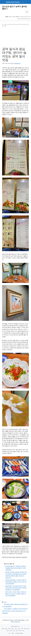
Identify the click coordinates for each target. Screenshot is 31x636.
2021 (19, 628)
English (10, 16)
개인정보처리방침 (19, 633)
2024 (9, 628)
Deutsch (26, 16)
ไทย (29, 16)
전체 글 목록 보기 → (15, 626)
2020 (22, 628)
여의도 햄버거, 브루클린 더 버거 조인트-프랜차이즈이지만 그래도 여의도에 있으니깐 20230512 (15, 611)
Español (22, 16)
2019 (25, 628)
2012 (23, 630)
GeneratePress (16, 621)
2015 (14, 630)
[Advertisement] (15, 37)
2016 (11, 630)
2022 (16, 628)
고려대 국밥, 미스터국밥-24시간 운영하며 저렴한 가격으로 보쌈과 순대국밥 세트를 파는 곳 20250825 (15, 587)
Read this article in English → (13, 2)
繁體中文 (18, 16)
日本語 (14, 16)
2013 (20, 630)
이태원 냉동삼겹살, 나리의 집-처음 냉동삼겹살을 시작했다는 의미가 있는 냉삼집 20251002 (15, 581)
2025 (6, 628)
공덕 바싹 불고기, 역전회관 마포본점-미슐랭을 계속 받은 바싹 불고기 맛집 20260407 (15, 568)
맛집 (5, 24)
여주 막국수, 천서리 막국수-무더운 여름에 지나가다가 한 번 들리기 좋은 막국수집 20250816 (15, 593)
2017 (8, 630)
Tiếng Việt (19, 18)
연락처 (12, 633)
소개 (9, 633)
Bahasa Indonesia (26, 18)
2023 (12, 628)
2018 (28, 628)
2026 (3, 628)
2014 (17, 630)
